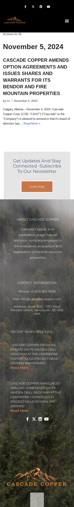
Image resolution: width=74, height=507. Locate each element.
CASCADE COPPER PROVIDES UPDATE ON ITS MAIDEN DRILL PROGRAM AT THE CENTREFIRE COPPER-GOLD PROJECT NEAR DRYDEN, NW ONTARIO (34, 354)
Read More (19, 368)
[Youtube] (48, 7)
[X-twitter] (33, 7)
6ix (8, 100)
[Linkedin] (41, 7)
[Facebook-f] (25, 7)
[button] (67, 20)
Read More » (31, 123)
